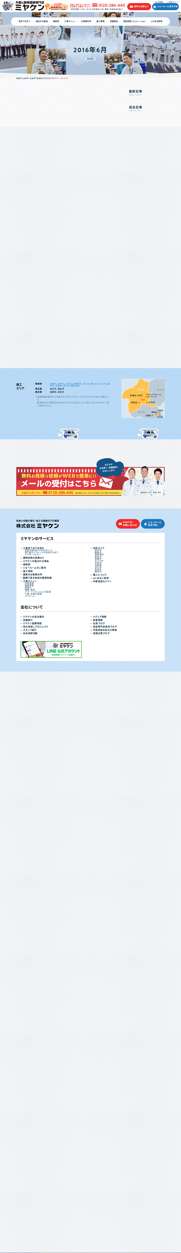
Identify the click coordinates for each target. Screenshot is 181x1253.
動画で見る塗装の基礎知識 (37, 578)
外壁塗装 (29, 583)
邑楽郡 (59, 385)
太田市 (68, 383)
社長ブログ (99, 623)
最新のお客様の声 (32, 574)
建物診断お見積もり (33, 558)
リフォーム (30, 596)
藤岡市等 (75, 385)
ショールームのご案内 (34, 568)
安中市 (66, 385)
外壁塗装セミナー (102, 581)
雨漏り (28, 587)
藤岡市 (98, 552)
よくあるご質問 (101, 578)
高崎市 (61, 383)
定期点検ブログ (101, 633)
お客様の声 (86, 21)
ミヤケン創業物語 (32, 623)
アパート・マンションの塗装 (38, 591)
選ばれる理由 (42, 21)
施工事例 (100, 21)
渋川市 (86, 383)
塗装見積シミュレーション (134, 21)
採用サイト (174, 2)
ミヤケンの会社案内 (33, 617)
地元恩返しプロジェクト (35, 627)
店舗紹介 (28, 620)
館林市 (98, 571)
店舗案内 (114, 21)
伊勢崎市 (77, 383)
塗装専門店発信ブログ (105, 627)
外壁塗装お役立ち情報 (105, 630)
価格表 (56, 21)
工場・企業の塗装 (33, 594)
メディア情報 (100, 617)
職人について (100, 575)
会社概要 (159, 2)
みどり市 (102, 383)
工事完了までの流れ (33, 548)
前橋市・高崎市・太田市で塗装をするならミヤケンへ (37, 78)
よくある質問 (156, 21)
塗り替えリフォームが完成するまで (41, 552)
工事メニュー (70, 21)
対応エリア (99, 548)
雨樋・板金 (30, 589)
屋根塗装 (29, 585)
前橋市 (53, 383)
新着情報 (98, 620)
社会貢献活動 (30, 633)
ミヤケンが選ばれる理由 (36, 561)
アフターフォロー (33, 554)
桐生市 (94, 383)
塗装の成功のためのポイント (39, 550)
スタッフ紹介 (30, 630)
